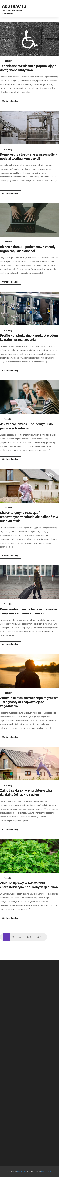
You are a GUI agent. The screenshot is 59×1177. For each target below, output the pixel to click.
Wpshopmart (46, 1171)
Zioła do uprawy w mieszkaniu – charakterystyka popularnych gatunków (29, 885)
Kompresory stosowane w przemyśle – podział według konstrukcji (28, 157)
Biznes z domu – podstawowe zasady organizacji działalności (27, 249)
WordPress (21, 1171)
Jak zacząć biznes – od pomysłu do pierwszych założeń (26, 426)
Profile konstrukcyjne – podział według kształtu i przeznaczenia (29, 338)
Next (39, 937)
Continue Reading (10, 101)
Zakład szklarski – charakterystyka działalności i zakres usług (26, 793)
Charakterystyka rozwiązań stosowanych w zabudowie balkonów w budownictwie (29, 517)
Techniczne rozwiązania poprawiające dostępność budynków (28, 68)
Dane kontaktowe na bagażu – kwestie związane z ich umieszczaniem (28, 611)
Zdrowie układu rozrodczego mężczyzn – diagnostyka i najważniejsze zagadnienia (29, 702)
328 (29, 937)
